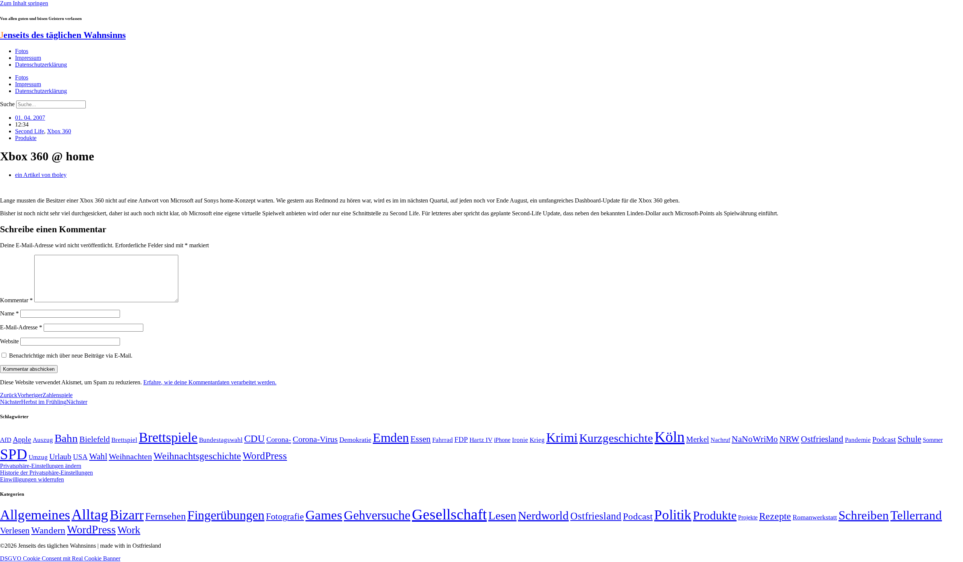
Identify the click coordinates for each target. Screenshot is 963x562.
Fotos (21, 51)
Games (323, 515)
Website (9, 341)
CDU (254, 438)
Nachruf (720, 440)
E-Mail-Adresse (21, 327)
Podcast (884, 439)
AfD (5, 439)
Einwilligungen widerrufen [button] (32, 479)
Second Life (29, 131)
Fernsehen (165, 516)
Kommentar (16, 300)
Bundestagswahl (221, 439)
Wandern (48, 530)
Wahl (98, 456)
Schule (909, 439)
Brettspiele (168, 437)
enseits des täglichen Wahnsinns (63, 35)
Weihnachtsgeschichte (197, 456)
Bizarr (127, 514)
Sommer (933, 439)
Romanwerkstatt (815, 517)
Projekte (748, 517)
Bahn (66, 438)
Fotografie (285, 516)
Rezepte (775, 516)
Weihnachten (130, 456)
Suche (7, 104)
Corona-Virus (315, 439)
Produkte (25, 138)
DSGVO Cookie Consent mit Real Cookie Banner (60, 558)
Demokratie (355, 439)
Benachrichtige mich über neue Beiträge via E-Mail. (70, 355)
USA (80, 457)
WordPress (265, 455)
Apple (22, 439)
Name (9, 313)
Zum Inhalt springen (24, 3)
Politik (672, 514)
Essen (420, 439)
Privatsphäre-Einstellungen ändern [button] (40, 466)
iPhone (502, 440)
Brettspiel (124, 439)
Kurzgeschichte (616, 438)
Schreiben (863, 515)
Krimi (562, 437)
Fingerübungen (225, 515)
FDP (461, 439)
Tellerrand (916, 515)
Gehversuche (377, 515)
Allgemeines (35, 514)
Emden (391, 438)
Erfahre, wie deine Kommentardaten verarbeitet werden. (209, 382)
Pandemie (858, 439)
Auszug (43, 439)
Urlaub (60, 456)
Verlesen (15, 530)
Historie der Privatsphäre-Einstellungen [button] (46, 472)
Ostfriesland (822, 439)
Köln (670, 436)
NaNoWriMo (755, 439)
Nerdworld (543, 515)
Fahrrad (442, 439)
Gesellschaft (449, 514)
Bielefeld (94, 439)
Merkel (697, 439)
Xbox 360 (59, 131)
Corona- (278, 439)
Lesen (502, 515)
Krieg (537, 439)
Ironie (520, 439)
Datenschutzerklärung (41, 64)
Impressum (28, 58)
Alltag (89, 514)
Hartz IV (480, 439)
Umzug (38, 457)
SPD (13, 454)
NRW (789, 439)
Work (128, 530)
